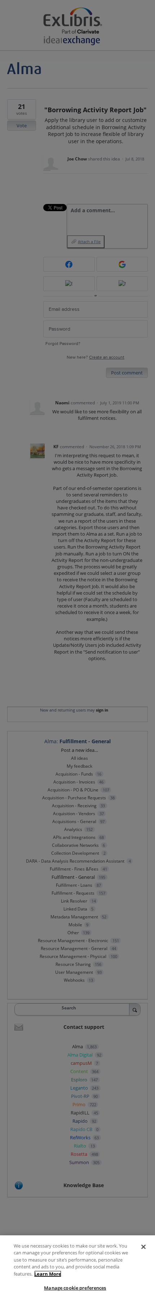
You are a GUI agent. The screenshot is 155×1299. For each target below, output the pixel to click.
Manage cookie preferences (75, 1288)
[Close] (143, 1247)
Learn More (47, 1274)
